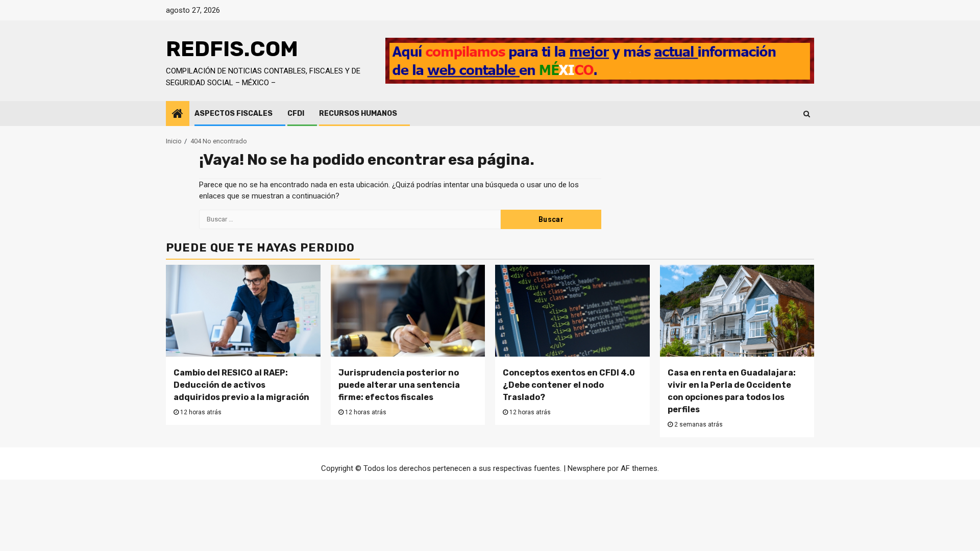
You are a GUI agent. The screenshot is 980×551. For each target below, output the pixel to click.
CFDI (295, 113)
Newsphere (586, 468)
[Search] (806, 113)
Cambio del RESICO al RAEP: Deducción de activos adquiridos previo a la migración (241, 385)
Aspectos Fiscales (233, 113)
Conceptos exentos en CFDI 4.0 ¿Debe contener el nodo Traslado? (569, 385)
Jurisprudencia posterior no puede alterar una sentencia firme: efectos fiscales (399, 385)
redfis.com (232, 49)
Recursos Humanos (358, 113)
